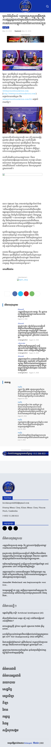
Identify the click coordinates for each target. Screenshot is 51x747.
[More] (37, 293)
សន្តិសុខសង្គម (21, 343)
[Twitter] (20, 293)
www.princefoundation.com (15, 91)
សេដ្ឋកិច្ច (6, 27)
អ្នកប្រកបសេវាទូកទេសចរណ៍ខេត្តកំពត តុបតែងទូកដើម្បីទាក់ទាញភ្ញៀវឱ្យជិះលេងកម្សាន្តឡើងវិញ (24, 651)
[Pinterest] (26, 293)
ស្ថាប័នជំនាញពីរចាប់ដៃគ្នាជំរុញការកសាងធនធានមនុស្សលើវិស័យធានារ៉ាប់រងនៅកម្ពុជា (33, 436)
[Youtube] (15, 528)
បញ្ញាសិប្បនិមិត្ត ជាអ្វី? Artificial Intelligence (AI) (22, 613)
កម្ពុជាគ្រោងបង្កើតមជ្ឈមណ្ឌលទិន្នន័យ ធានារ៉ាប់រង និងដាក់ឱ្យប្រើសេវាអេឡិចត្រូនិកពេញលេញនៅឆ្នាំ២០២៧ (33, 424)
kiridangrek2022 (23, 340)
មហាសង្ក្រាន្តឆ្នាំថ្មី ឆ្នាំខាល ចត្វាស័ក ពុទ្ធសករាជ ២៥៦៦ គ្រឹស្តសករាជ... (23, 627)
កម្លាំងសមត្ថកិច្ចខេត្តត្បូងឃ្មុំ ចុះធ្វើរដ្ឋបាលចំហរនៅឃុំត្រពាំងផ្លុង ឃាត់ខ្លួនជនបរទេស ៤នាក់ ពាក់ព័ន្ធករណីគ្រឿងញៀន (32, 348)
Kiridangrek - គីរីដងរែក (31, 743)
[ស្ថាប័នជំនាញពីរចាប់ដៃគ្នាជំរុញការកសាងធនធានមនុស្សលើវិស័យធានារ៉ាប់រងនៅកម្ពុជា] (9, 437)
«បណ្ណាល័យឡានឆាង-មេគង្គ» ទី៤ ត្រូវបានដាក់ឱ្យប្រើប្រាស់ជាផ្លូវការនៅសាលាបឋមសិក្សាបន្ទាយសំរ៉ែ (32, 314)
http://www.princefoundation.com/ (19, 93)
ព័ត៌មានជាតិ (21, 309)
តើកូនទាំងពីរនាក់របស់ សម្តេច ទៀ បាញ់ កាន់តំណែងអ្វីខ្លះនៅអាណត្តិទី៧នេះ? (23, 619)
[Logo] (25, 6)
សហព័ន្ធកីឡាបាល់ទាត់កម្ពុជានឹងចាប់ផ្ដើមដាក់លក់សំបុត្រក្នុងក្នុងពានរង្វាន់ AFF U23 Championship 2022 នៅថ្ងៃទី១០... (25, 635)
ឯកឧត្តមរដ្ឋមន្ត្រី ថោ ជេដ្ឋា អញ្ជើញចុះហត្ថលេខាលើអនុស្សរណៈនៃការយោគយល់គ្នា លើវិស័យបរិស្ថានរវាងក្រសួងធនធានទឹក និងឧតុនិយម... (24, 593)
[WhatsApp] (31, 293)
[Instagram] (10, 528)
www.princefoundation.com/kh (17, 99)
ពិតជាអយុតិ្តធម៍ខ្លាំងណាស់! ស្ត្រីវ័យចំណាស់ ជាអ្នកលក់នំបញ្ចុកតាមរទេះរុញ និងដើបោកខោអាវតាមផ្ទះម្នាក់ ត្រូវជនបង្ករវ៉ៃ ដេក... (24, 643)
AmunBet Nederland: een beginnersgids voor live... (24, 583)
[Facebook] (14, 293)
